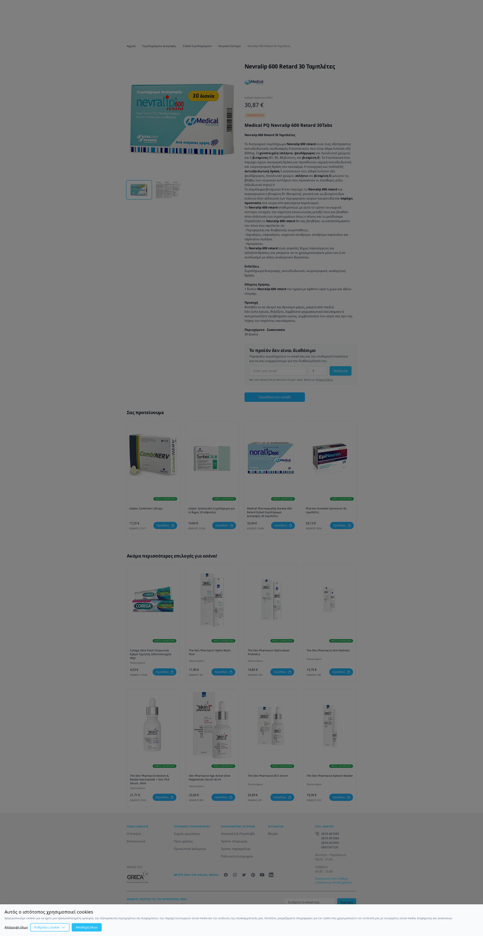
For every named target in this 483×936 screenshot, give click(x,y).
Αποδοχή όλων (87, 927)
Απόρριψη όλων (16, 927)
